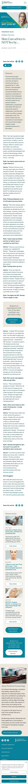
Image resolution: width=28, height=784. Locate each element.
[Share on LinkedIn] (19, 61)
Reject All (14, 776)
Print (8, 65)
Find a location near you (10, 732)
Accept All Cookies (14, 781)
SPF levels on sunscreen (10, 357)
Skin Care (11, 35)
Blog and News (5, 755)
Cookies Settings (14, 772)
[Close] (26, 762)
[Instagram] (8, 740)
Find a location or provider (14, 7)
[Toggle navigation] (25, 2)
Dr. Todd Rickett (16, 149)
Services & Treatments (7, 748)
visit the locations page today (15, 495)
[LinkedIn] (5, 740)
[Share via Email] (22, 61)
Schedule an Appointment (8, 744)
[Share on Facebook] (16, 61)
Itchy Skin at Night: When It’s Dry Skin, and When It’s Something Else (13, 531)
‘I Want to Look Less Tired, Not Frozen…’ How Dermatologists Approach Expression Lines (13, 567)
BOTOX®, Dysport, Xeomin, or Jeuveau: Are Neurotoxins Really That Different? (13, 604)
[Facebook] (3, 740)
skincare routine (8, 472)
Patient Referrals (6, 752)
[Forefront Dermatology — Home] (7, 2)
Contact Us (4, 759)
